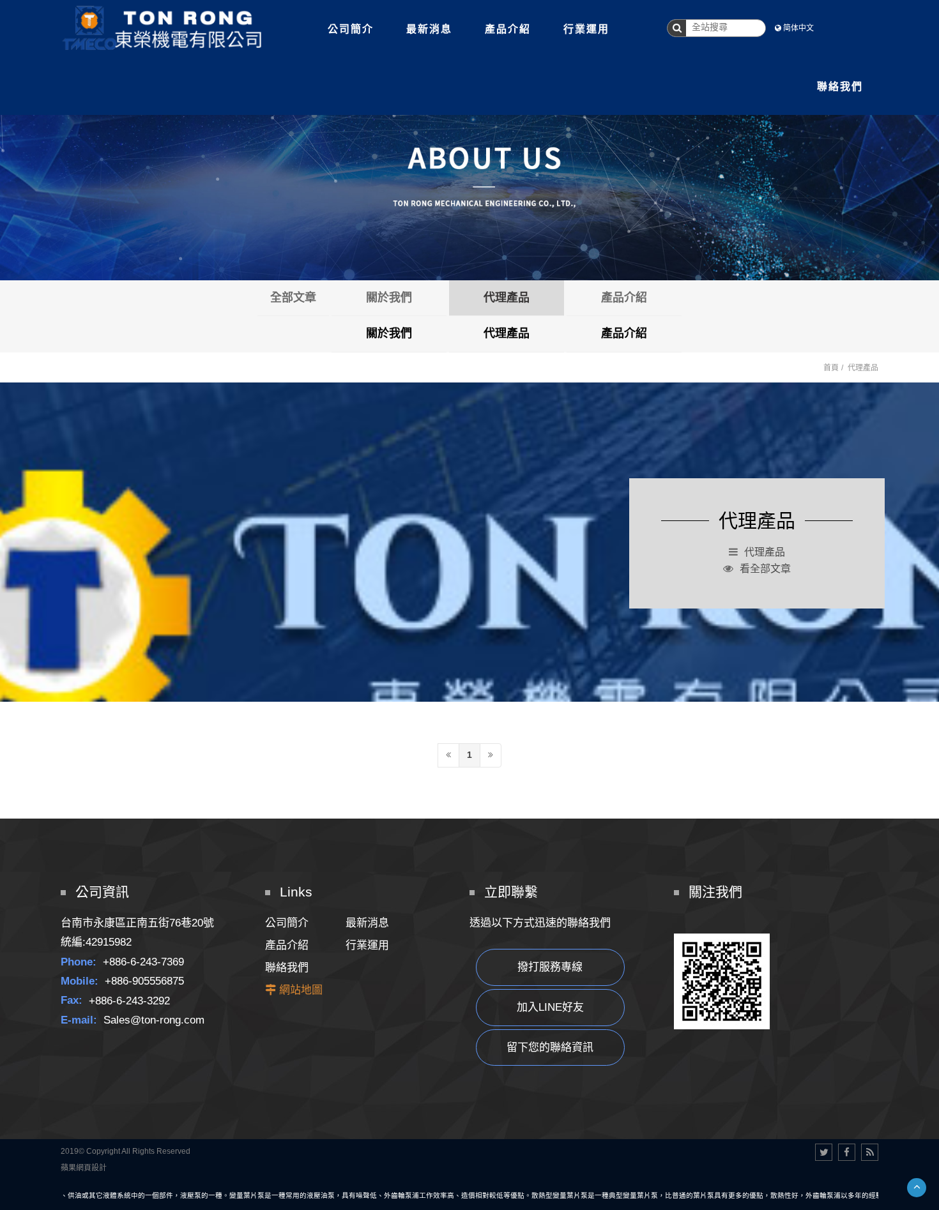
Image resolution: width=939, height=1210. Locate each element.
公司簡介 (287, 923)
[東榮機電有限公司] (163, 28)
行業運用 (367, 945)
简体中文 (798, 28)
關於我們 (389, 297)
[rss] (869, 1152)
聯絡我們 (287, 968)
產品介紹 (624, 297)
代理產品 (507, 297)
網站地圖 (301, 990)
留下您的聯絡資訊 (550, 1047)
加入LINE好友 (550, 1007)
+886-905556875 (144, 981)
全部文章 (293, 297)
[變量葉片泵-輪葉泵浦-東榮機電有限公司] (469, 167)
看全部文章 (765, 568)
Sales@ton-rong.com (153, 1020)
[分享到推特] (823, 1152)
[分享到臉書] (846, 1152)
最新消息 (367, 923)
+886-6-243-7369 (143, 962)
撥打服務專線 (550, 967)
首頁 (831, 367)
